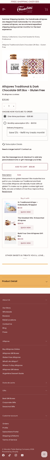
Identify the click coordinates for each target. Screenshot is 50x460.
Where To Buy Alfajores (13, 365)
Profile (5, 427)
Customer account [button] (10, 416)
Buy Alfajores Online (11, 349)
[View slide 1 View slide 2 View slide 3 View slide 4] (25, 65)
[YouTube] (22, 455)
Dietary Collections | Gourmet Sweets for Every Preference (21, 38)
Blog (4, 328)
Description (6, 175)
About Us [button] (6, 300)
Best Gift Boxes (9, 398)
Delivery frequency (15, 127)
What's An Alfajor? (10, 361)
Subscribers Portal (10, 431)
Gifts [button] (4, 391)
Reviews (6, 316)
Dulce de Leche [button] (9, 383)
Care (19, 175)
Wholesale (7, 312)
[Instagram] (16, 455)
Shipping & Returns (11, 436)
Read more (7, 191)
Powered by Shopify (10, 452)
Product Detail (9, 281)
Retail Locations (9, 320)
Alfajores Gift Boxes (11, 353)
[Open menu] (6, 9)
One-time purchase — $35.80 (20, 116)
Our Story (7, 308)
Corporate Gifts (9, 402)
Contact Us (7, 324)
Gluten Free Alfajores (12, 357)
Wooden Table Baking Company (17, 449)
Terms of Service (10, 440)
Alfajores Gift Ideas (11, 369)
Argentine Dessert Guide (13, 373)
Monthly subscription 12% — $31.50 (22, 123)
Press (5, 332)
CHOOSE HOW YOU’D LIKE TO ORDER (17, 111)
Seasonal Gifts (9, 406)
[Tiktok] (10, 455)
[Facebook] (3, 455)
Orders (6, 423)
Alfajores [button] (6, 341)
